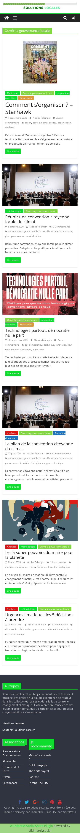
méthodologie (14, 211)
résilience (42, 566)
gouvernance (18, 236)
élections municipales (16, 566)
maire (32, 566)
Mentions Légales (13, 723)
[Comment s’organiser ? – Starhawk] (40, 39)
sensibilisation (33, 236)
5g (26, 344)
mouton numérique (21, 349)
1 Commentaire (58, 562)
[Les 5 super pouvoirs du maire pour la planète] (40, 502)
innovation (61, 344)
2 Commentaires (61, 226)
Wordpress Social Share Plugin (32, 826)
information (54, 629)
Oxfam (6, 777)
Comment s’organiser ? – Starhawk (39, 108)
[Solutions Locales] (6, 18)
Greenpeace (9, 783)
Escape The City (38, 783)
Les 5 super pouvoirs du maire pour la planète (39, 555)
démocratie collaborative (59, 231)
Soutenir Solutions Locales (18, 730)
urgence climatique (53, 463)
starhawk (10, 127)
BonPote (34, 777)
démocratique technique (41, 344)
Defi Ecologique (38, 765)
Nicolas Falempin (42, 117)
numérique (38, 349)
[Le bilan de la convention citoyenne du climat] (40, 389)
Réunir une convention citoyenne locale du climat (37, 219)
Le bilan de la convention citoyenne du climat (39, 446)
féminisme (12, 93)
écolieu (52, 122)
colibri (28, 122)
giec (7, 236)
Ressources (26, 98)
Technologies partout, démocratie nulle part (37, 332)
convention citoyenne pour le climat (26, 231)
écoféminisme (40, 122)
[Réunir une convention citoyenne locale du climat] (40, 166)
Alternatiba (9, 761)
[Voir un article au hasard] (73, 18)
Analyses (11, 433)
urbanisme (66, 629)
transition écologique (31, 463)
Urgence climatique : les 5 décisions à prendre (39, 617)
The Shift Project (39, 771)
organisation (64, 122)
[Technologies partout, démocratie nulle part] (40, 275)
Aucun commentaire (60, 453)
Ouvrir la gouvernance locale (37, 93)
